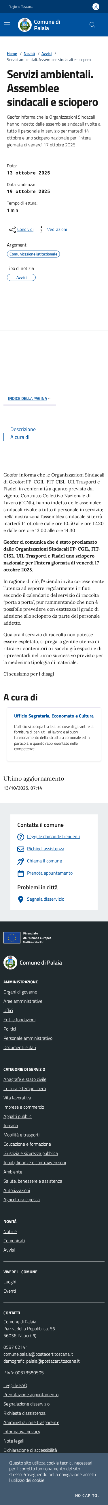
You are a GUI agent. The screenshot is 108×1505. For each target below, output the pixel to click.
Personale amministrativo (27, 1038)
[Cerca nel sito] (92, 25)
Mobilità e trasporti (21, 1134)
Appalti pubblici (17, 1116)
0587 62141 (15, 1347)
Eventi (9, 1290)
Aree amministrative (22, 1001)
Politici (9, 1028)
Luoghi (9, 1281)
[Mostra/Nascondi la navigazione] (6, 24)
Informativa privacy (21, 1431)
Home (12, 53)
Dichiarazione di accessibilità (30, 1450)
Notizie (10, 1231)
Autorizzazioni (16, 1190)
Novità (29, 53)
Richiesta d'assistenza (24, 1413)
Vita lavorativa (17, 1097)
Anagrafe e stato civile (24, 1079)
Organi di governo (20, 991)
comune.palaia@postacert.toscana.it (38, 1354)
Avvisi (46, 53)
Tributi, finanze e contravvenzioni (34, 1162)
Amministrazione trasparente (31, 1422)
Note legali (13, 1440)
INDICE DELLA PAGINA (27, 398)
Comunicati (14, 1240)
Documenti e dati (19, 1047)
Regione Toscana (21, 6)
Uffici (8, 1010)
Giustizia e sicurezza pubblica (30, 1153)
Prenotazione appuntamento (30, 1394)
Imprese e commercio (23, 1106)
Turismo (10, 1125)
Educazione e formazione (27, 1143)
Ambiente (12, 1171)
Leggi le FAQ (15, 1385)
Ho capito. (87, 1495)
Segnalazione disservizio (26, 1403)
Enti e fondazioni (19, 1019)
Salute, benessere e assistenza (32, 1180)
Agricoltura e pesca (21, 1199)
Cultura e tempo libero (24, 1088)
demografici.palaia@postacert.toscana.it (41, 1360)
